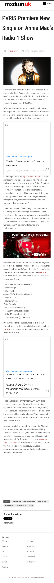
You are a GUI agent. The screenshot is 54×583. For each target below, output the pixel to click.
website (42, 272)
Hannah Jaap (12, 51)
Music (4, 541)
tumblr (4, 562)
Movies (30, 541)
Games (5, 546)
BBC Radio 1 (42, 502)
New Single (21, 505)
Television (31, 546)
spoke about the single (33, 177)
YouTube (30, 551)
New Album (9, 505)
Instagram (31, 562)
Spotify (5, 567)
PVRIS (24, 170)
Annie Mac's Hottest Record (23, 502)
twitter (4, 557)
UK (3, 551)
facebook (31, 557)
